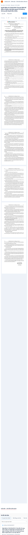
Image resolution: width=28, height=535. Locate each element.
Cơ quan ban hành (6, 518)
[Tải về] (19, 18)
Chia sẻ (24, 13)
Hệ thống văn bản (17, 518)
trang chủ (7, 1)
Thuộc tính (9, 13)
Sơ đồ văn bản (5, 515)
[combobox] (14, 521)
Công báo (13, 1)
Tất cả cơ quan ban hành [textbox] (7, 521)
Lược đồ (3, 13)
